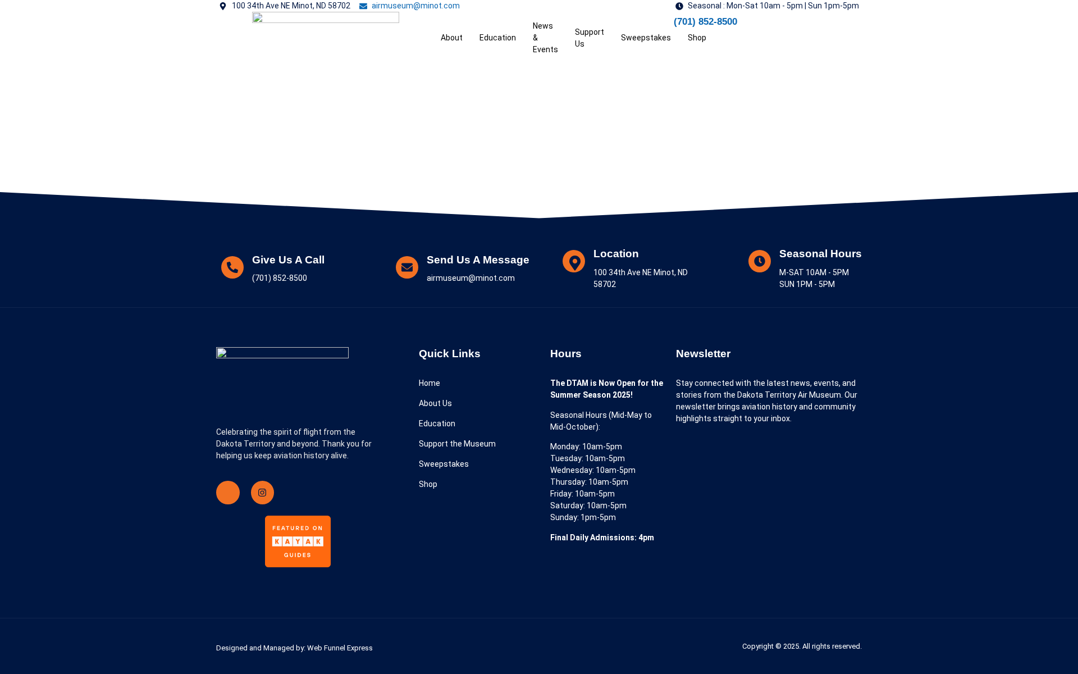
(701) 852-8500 (705, 21)
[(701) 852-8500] (660, 26)
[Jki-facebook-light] (228, 492)
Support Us (589, 38)
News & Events (545, 37)
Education (497, 37)
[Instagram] (263, 492)
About (452, 37)
